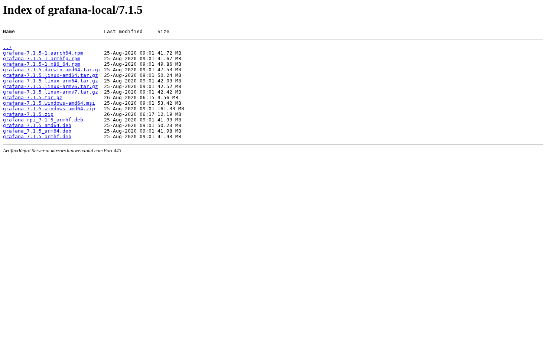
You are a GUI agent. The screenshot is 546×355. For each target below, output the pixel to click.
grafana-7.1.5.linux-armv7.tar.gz (50, 92)
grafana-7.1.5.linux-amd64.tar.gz (50, 75)
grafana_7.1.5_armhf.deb (37, 136)
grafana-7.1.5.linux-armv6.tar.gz (50, 86)
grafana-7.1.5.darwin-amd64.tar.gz (52, 69)
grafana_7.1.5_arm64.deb (37, 131)
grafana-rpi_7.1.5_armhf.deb (43, 120)
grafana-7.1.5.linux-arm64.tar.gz (50, 81)
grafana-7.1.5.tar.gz (32, 97)
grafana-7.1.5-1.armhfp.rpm (41, 58)
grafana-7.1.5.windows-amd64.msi (49, 103)
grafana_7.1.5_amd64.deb (37, 125)
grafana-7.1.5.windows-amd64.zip (49, 108)
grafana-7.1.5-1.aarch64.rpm (43, 53)
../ (7, 47)
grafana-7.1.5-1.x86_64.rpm (41, 64)
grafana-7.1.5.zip (28, 114)
